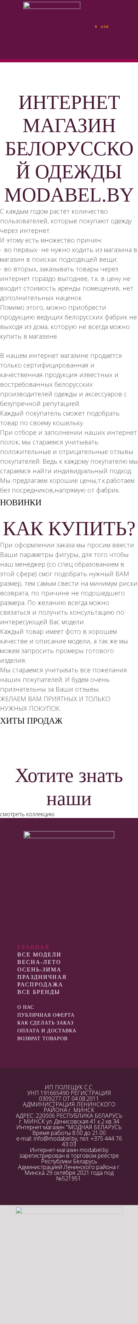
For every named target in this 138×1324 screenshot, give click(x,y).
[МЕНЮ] (12, 29)
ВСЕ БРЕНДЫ (38, 992)
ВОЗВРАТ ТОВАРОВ (42, 1038)
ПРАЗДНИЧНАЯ (42, 977)
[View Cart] (123, 29)
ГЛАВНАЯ (33, 947)
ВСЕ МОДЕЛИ (39, 955)
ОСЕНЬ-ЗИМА (39, 969)
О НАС (25, 1007)
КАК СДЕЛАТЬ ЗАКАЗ (45, 1023)
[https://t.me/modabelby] (69, 1050)
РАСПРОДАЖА (40, 984)
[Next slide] (129, 513)
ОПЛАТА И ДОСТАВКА (46, 1030)
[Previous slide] (9, 513)
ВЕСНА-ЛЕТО (39, 962)
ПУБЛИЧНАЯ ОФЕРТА (46, 1015)
